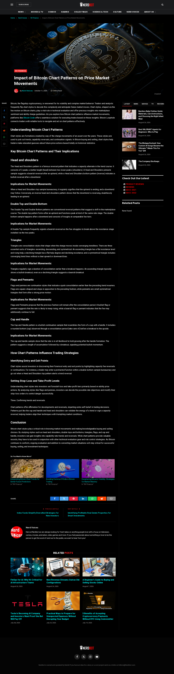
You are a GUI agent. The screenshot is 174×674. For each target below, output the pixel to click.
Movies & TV (37, 12)
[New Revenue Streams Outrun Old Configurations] (63, 567)
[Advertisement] (87, 50)
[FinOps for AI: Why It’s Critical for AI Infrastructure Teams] (27, 567)
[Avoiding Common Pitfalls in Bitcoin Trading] (62, 468)
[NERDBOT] (87, 4)
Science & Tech (100, 12)
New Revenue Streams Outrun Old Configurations (62, 581)
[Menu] (12, 5)
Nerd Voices (133, 12)
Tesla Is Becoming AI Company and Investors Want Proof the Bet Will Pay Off (27, 616)
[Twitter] (4, 117)
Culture (117, 12)
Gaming (65, 12)
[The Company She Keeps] (129, 165)
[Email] (4, 144)
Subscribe (24, 4)
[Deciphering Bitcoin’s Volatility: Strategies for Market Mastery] (98, 468)
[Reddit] (4, 130)
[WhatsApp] (4, 137)
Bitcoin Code (29, 118)
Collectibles (81, 12)
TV (152, 104)
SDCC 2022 (131, 193)
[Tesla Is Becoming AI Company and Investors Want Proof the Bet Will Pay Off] (27, 600)
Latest (127, 104)
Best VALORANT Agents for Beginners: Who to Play (149, 130)
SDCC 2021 (131, 190)
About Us (149, 12)
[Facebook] (4, 111)
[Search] (162, 5)
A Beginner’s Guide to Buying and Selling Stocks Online (98, 581)
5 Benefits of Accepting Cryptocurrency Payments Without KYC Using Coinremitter (98, 616)
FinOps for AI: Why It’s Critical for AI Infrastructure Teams (26, 581)
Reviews (160, 104)
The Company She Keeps (148, 161)
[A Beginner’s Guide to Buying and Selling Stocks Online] (99, 567)
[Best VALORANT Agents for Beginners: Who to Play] (129, 133)
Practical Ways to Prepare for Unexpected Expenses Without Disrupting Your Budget (61, 616)
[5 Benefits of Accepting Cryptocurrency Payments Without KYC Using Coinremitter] (99, 600)
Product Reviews (135, 184)
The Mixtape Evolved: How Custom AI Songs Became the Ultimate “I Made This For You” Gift (150, 147)
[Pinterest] (4, 124)
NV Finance (20, 71)
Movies (145, 104)
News (21, 12)
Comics (52, 12)
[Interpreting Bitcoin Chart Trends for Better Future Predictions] (27, 468)
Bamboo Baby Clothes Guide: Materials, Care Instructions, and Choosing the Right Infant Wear (150, 115)
